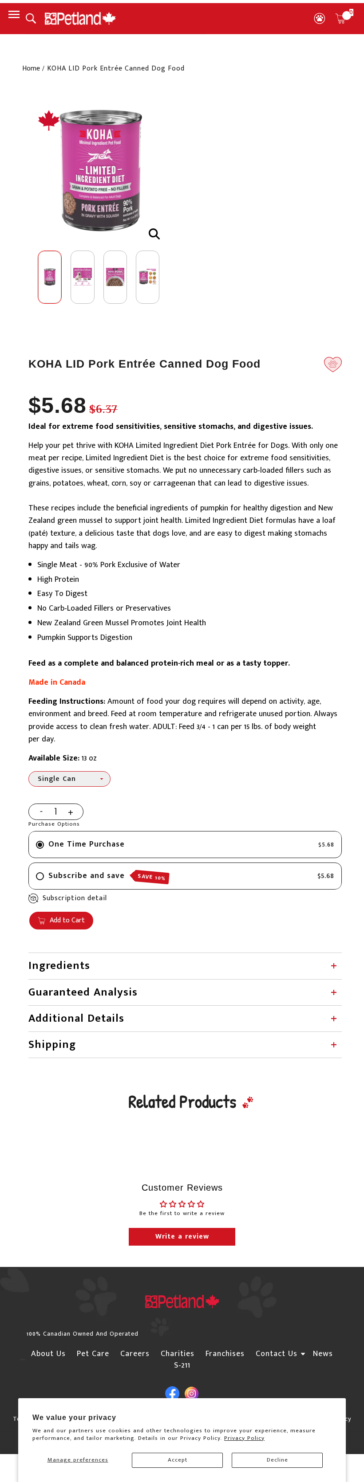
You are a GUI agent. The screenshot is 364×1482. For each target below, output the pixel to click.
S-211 (182, 1365)
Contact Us (276, 1353)
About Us (48, 1353)
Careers (135, 1353)
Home (31, 68)
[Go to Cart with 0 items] (340, 18)
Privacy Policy (244, 1438)
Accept (177, 1460)
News (323, 1353)
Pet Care (93, 1353)
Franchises (225, 1353)
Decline (277, 1460)
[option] (100, 172)
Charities (177, 1353)
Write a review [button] (182, 1237)
